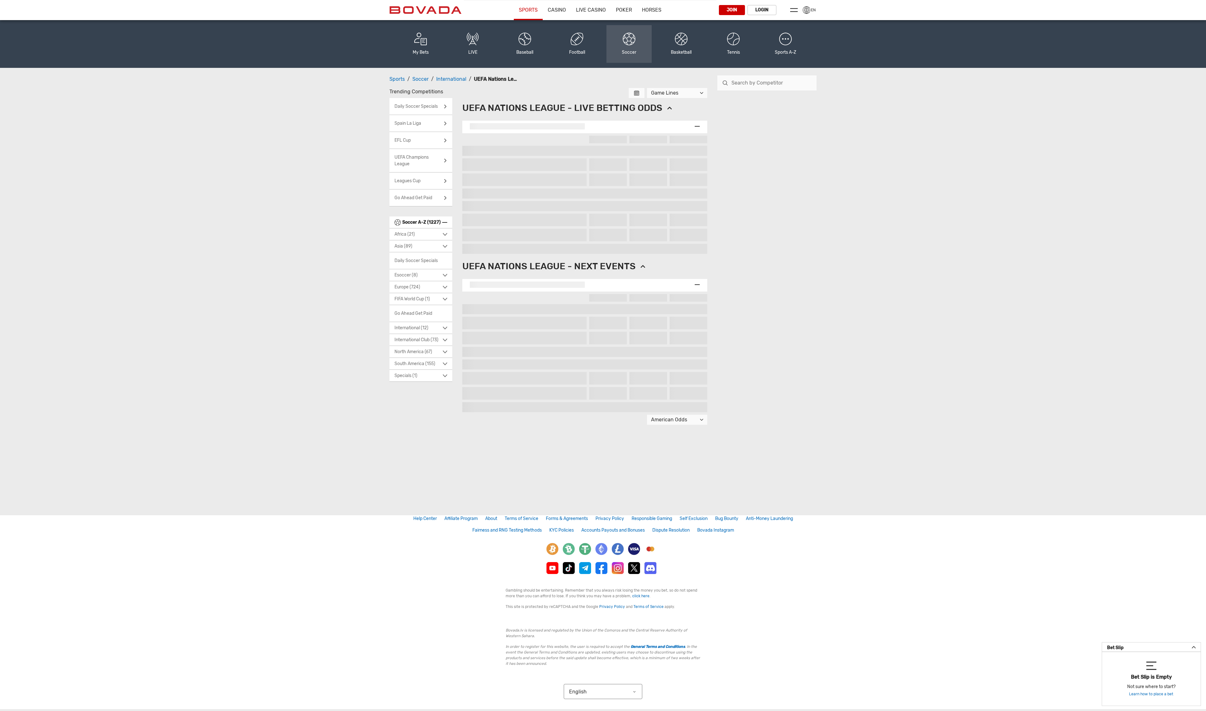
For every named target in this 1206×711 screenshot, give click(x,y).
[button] (785, 44)
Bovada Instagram (715, 530)
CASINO (557, 10)
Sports (528, 10)
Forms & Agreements (567, 518)
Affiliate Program (461, 518)
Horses (651, 10)
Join (732, 10)
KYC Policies (561, 530)
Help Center (425, 518)
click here (640, 596)
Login (762, 10)
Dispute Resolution (671, 530)
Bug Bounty (726, 518)
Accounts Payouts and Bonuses (613, 530)
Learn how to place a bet (1151, 694)
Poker (624, 10)
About (491, 518)
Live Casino (591, 10)
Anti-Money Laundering (769, 518)
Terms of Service (521, 518)
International (451, 79)
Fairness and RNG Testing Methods (507, 530)
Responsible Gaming (652, 518)
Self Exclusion (694, 518)
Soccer (420, 79)
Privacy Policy (609, 518)
